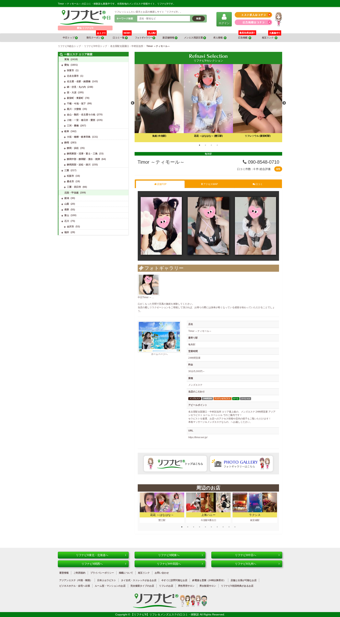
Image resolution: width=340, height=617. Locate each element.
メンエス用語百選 (193, 37)
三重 (66, 170)
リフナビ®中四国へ (169, 563)
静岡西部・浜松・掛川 (79, 164)
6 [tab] (211, 527)
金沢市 (70, 226)
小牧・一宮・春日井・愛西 (81, 120)
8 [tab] (223, 527)
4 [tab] (217, 145)
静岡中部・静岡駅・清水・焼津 (83, 159)
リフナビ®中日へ (245, 555)
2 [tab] (205, 145)
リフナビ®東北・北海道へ (92, 555)
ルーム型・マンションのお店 (110, 585)
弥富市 (70, 70)
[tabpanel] (208, 103)
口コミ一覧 (122, 36)
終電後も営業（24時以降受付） (209, 580)
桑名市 (70, 181)
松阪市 (70, 176)
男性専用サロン (186, 585)
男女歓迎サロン (208, 585)
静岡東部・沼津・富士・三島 (82, 153)
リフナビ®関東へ (168, 555)
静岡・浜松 (73, 148)
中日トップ (69, 37)
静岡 (66, 142)
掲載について (126, 572)
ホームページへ (159, 354)
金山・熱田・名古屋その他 (81, 114)
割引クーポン (96, 36)
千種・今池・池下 (76, 103)
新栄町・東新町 (75, 98)
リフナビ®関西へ (92, 563)
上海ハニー (208, 514)
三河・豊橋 (73, 125)
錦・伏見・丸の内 (76, 87)
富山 (66, 215)
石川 (66, 221)
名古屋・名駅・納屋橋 (79, 81)
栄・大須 (71, 92)
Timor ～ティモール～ (161, 162)
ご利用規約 (79, 572)
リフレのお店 (166, 585)
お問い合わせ (162, 572)
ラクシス (255, 514)
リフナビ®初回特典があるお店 (237, 585)
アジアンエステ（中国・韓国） (75, 580)
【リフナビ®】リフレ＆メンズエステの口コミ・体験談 (165, 614)
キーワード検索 (124, 18)
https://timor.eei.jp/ (197, 437)
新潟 (66, 198)
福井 (66, 232)
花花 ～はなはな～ (162, 514)
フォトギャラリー (145, 36)
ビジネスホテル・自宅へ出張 (74, 585)
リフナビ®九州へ (245, 563)
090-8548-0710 (263, 162)
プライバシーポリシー (102, 572)
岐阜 (66, 131)
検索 (198, 18)
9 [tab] (229, 527)
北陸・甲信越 (71, 192)
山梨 (66, 204)
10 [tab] (235, 527)
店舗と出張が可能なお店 (244, 580)
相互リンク (271, 36)
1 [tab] (199, 145)
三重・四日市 (74, 187)
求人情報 (218, 37)
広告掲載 (243, 37)
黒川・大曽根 (74, 109)
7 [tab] (217, 527)
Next (284, 103)
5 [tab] (205, 527)
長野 (66, 209)
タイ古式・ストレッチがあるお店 (138, 580)
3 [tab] (211, 145)
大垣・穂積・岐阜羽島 (79, 136)
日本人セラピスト (106, 580)
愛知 (66, 64)
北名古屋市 (73, 76)
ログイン (224, 23)
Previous (133, 103)
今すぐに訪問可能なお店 (174, 580)
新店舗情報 (169, 37)
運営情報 (64, 572)
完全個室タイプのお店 (142, 585)
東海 (66, 59)
